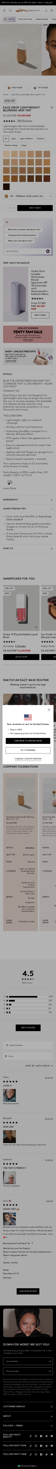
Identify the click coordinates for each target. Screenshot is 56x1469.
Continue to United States (28, 741)
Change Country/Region (28, 759)
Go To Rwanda (28, 750)
